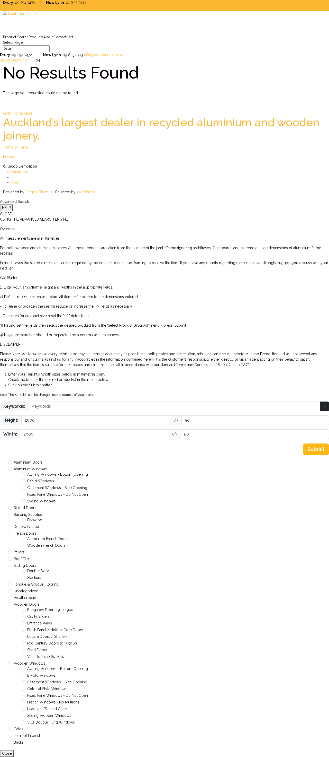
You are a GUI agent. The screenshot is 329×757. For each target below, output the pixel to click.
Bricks (19, 742)
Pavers (19, 552)
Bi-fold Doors (25, 508)
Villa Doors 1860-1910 (45, 657)
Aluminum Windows (31, 469)
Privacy (9, 157)
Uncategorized (26, 591)
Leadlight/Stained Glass (47, 709)
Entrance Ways (39, 623)
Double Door (38, 571)
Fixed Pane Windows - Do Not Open (57, 494)
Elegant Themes (38, 192)
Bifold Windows (40, 481)
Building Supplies (28, 514)
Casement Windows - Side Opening (57, 488)
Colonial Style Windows (47, 689)
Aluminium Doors (28, 462)
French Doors (25, 533)
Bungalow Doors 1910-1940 (50, 610)
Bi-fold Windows (41, 675)
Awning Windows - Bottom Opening (57, 474)
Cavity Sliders (38, 616)
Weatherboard (26, 598)
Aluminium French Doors (48, 539)
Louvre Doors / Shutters (47, 636)
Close (7, 753)
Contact (59, 37)
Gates (18, 729)
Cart (69, 37)
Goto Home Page (17, 113)
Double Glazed (26, 527)
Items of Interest (27, 736)
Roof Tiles (22, 559)
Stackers (34, 578)
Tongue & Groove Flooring (36, 584)
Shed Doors (37, 650)
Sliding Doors (25, 565)
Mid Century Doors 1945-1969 (52, 643)
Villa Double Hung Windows (51, 722)
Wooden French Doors (46, 545)
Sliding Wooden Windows (49, 716)
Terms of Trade (15, 147)
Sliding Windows (41, 501)
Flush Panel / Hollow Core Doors (55, 630)
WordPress (86, 192)
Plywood (34, 520)
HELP (6, 208)
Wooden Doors (27, 604)
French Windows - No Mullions (53, 702)
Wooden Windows (29, 663)
